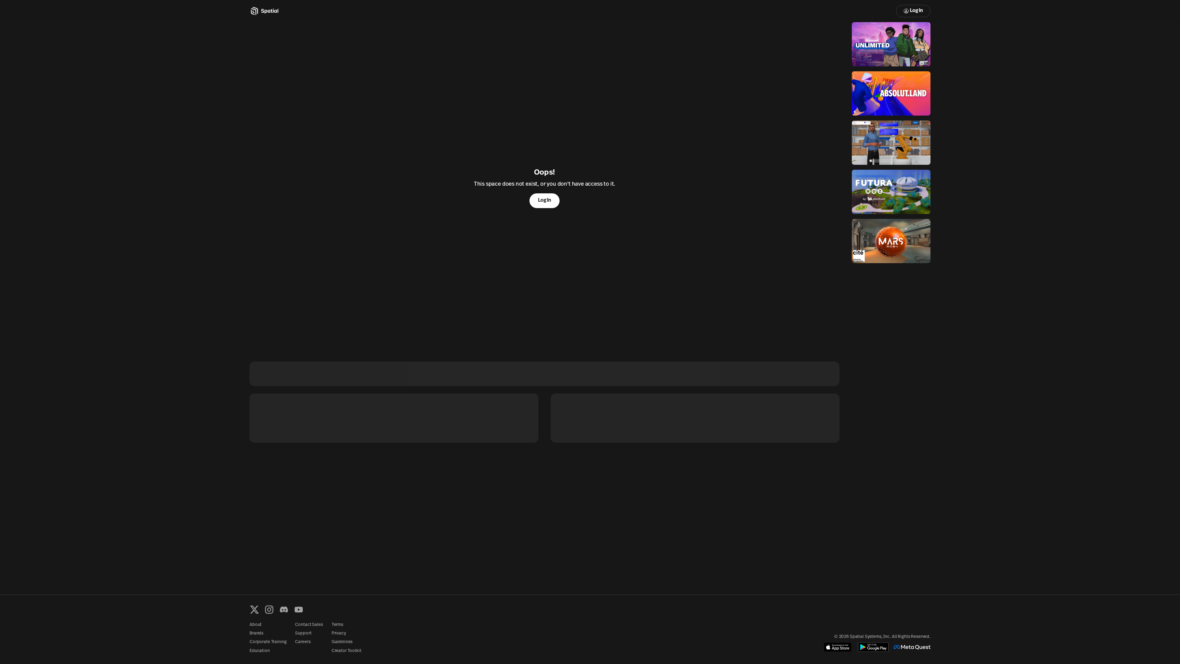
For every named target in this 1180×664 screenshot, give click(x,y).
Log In (916, 10)
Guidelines (342, 642)
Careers (302, 642)
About (256, 624)
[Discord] (284, 610)
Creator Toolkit (346, 651)
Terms (337, 624)
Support (303, 633)
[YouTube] (299, 610)
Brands (256, 633)
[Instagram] (269, 610)
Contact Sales (309, 624)
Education (260, 651)
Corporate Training (268, 642)
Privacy (339, 633)
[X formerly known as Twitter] (254, 610)
